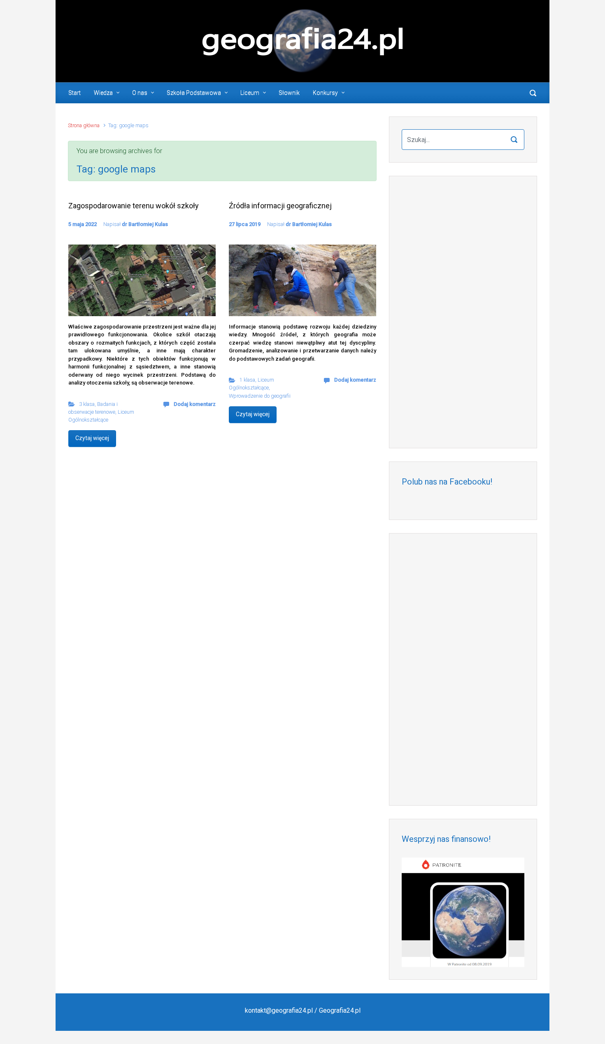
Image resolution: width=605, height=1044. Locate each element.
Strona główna (84, 125)
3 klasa (87, 404)
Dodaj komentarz (195, 404)
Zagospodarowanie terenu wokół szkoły (133, 205)
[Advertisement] (463, 312)
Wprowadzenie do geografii (260, 396)
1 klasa (247, 380)
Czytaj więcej (92, 438)
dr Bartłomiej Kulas (145, 224)
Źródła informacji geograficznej (280, 205)
